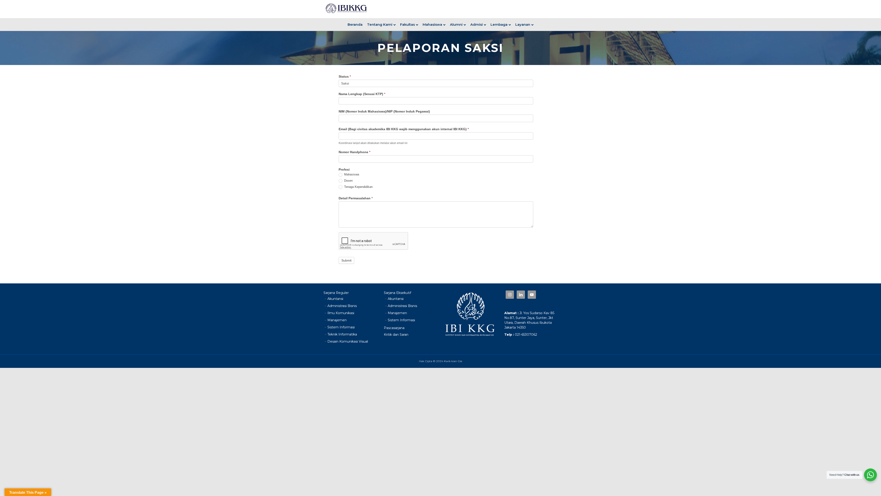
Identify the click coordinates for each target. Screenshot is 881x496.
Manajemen (337, 320)
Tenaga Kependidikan (358, 187)
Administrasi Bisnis (342, 306)
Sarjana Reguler (336, 293)
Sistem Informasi (341, 327)
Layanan (522, 24)
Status (345, 76)
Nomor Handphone (354, 152)
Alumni (456, 24)
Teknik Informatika (342, 334)
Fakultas (407, 24)
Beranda (355, 24)
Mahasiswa (432, 24)
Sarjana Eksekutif (397, 293)
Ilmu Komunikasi (340, 313)
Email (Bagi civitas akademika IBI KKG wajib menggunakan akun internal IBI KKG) (404, 129)
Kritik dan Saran (396, 335)
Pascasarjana (394, 328)
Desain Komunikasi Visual (347, 341)
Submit (346, 260)
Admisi (476, 24)
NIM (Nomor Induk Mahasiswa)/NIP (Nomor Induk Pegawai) (384, 111)
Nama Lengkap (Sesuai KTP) (362, 94)
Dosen (348, 180)
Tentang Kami (379, 24)
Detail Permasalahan (356, 198)
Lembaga (499, 24)
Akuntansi (335, 299)
